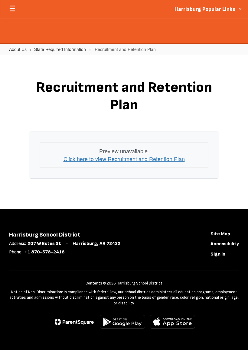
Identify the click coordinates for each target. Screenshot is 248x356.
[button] (208, 9)
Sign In (217, 254)
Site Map (220, 234)
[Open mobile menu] (12, 9)
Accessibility (224, 244)
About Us (18, 49)
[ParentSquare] (74, 321)
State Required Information (60, 49)
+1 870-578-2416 (45, 252)
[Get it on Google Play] (122, 322)
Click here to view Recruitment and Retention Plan (124, 159)
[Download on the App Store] (172, 322)
